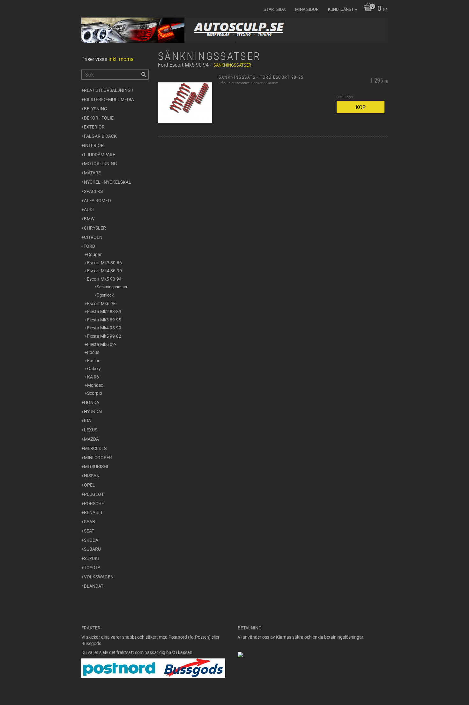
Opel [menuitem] (89, 485)
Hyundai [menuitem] (93, 411)
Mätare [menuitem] (92, 173)
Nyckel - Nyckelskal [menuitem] (107, 182)
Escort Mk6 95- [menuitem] (102, 303)
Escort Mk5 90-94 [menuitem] (104, 279)
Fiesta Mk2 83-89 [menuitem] (104, 311)
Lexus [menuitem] (90, 430)
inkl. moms (120, 58)
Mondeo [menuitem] (95, 385)
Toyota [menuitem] (92, 567)
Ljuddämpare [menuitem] (99, 154)
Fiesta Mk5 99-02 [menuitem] (104, 336)
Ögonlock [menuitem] (105, 295)
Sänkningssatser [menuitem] (112, 287)
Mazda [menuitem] (91, 439)
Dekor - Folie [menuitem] (99, 118)
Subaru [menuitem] (92, 549)
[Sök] (144, 74)
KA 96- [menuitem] (93, 377)
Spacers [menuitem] (93, 191)
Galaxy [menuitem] (94, 368)
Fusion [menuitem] (93, 360)
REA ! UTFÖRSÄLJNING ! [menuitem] (108, 90)
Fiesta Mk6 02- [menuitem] (101, 344)
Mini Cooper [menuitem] (98, 457)
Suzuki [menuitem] (91, 558)
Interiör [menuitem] (94, 145)
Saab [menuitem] (89, 521)
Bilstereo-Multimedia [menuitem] (109, 99)
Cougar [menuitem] (94, 254)
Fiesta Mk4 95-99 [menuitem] (104, 328)
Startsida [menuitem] (275, 9)
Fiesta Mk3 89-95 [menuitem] (104, 320)
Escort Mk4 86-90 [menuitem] (104, 271)
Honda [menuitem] (91, 402)
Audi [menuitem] (89, 209)
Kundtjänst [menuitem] (341, 9)
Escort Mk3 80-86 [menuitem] (104, 263)
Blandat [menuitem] (93, 586)
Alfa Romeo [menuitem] (97, 200)
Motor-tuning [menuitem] (100, 163)
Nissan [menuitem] (92, 476)
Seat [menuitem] (89, 531)
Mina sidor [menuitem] (306, 9)
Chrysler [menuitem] (95, 228)
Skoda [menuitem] (91, 540)
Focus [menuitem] (93, 352)
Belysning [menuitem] (95, 109)
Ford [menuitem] (89, 246)
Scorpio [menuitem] (94, 393)
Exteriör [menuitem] (94, 127)
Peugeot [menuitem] (94, 494)
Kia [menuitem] (87, 420)
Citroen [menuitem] (93, 237)
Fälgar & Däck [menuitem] (100, 136)
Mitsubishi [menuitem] (96, 466)
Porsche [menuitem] (94, 503)
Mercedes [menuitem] (95, 448)
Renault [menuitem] (93, 512)
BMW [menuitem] (89, 219)
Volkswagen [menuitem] (99, 577)
